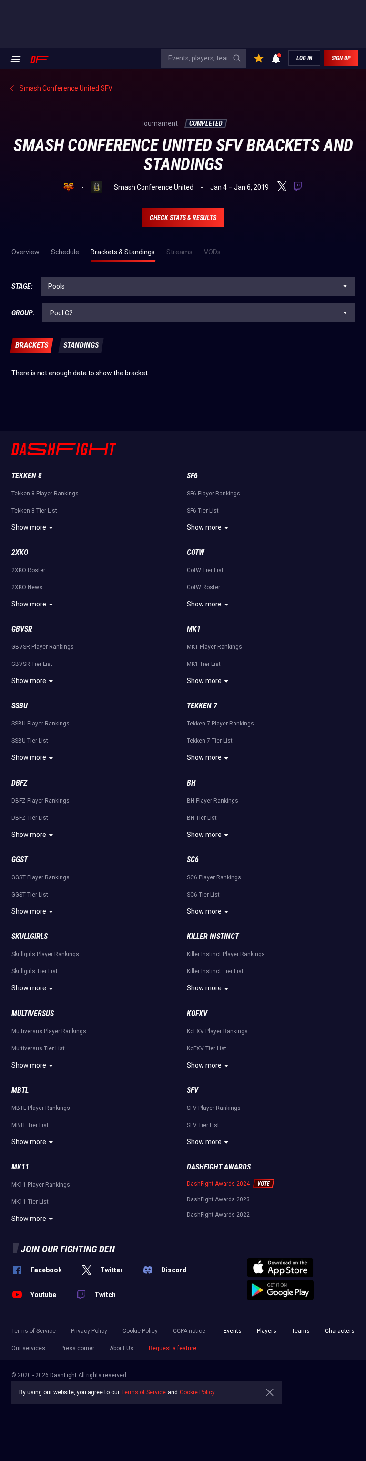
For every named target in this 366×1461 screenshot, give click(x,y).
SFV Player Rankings (214, 1108)
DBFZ (19, 782)
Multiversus (32, 1013)
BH (191, 782)
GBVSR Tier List (31, 664)
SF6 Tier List (203, 510)
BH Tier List (202, 818)
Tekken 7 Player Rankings (220, 723)
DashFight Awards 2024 (218, 1183)
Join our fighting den (68, 1249)
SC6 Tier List (203, 894)
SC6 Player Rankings (214, 877)
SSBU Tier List (29, 740)
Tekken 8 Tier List (34, 510)
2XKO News (26, 587)
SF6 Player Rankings (213, 493)
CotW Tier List (205, 570)
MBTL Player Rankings (40, 1108)
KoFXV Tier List (206, 1048)
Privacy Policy (89, 1331)
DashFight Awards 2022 (218, 1214)
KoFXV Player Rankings (217, 1031)
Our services (28, 1348)
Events (233, 1331)
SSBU (19, 705)
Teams (301, 1331)
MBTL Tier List (30, 1125)
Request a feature (172, 1348)
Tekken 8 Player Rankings (45, 493)
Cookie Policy (140, 1331)
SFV (192, 1090)
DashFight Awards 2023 (218, 1199)
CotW (195, 552)
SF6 (192, 475)
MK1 (194, 629)
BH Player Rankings (212, 800)
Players (266, 1331)
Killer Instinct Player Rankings (226, 954)
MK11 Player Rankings (40, 1184)
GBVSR (21, 629)
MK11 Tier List (30, 1202)
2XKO (19, 552)
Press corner (77, 1348)
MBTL (20, 1090)
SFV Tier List (203, 1125)
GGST (19, 859)
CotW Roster (203, 587)
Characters (340, 1331)
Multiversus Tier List (38, 1048)
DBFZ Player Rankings (40, 800)
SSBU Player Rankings (40, 723)
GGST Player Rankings (40, 877)
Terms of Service (33, 1331)
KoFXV (197, 1013)
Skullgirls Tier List (34, 971)
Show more (28, 527)
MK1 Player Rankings (214, 647)
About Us (121, 1348)
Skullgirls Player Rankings (45, 954)
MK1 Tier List (204, 664)
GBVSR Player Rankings (42, 647)
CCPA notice (189, 1331)
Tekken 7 (202, 705)
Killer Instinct (213, 936)
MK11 (20, 1166)
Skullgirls (29, 936)
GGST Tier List (29, 894)
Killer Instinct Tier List (215, 971)
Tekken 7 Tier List (210, 740)
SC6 (193, 859)
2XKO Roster (28, 570)
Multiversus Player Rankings (48, 1031)
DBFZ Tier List (29, 818)
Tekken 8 (26, 475)
